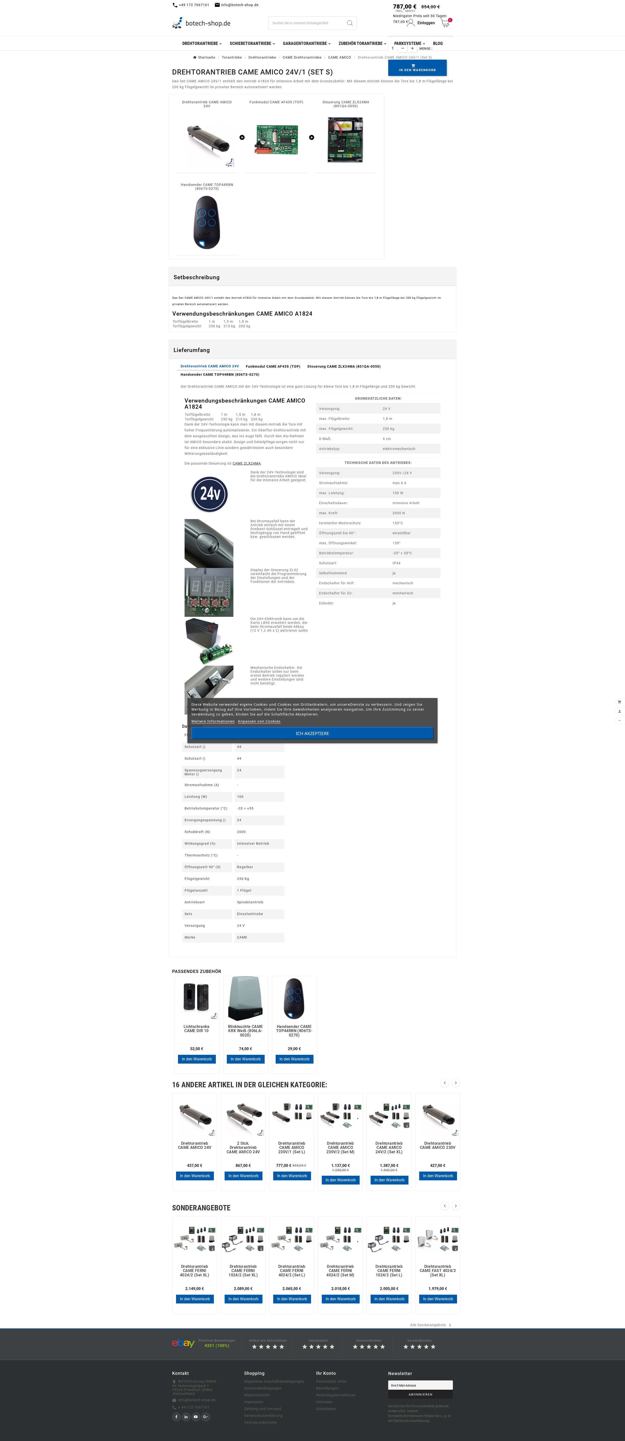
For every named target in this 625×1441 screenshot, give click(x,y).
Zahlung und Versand (262, 1409)
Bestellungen (327, 1388)
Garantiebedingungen (263, 1388)
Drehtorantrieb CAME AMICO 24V (207, 104)
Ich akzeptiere (312, 733)
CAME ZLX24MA (247, 463)
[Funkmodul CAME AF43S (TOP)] (276, 139)
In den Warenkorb (197, 1059)
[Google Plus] (206, 1417)
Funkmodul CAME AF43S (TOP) (276, 102)
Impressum (253, 1402)
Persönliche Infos (331, 1381)
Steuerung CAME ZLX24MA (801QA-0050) (346, 104)
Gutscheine (326, 1409)
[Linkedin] (186, 1417)
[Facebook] (176, 1417)
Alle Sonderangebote (431, 1325)
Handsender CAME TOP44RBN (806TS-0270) (207, 187)
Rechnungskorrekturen (336, 1395)
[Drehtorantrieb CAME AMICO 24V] (207, 139)
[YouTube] (196, 1417)
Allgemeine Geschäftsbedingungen (274, 1381)
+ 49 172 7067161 (194, 1407)
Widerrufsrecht (257, 1395)
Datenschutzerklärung (263, 1416)
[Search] (350, 23)
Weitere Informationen (213, 720)
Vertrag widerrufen (260, 1422)
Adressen (324, 1402)
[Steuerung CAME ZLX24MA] (346, 139)
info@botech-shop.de (197, 1400)
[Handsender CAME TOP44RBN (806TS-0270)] (207, 222)
